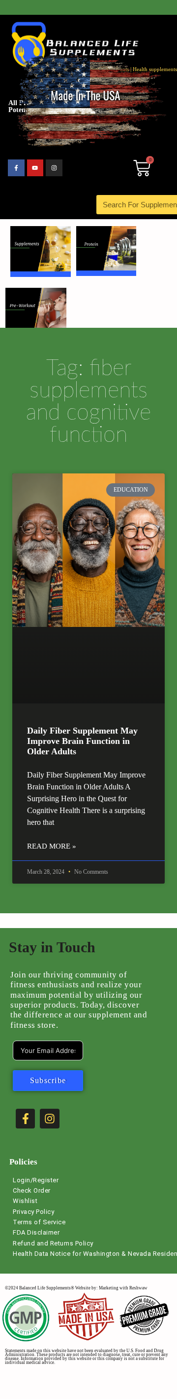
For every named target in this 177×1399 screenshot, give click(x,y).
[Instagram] (54, 167)
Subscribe (48, 1080)
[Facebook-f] (16, 167)
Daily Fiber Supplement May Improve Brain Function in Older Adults (82, 741)
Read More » (51, 846)
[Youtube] (35, 167)
